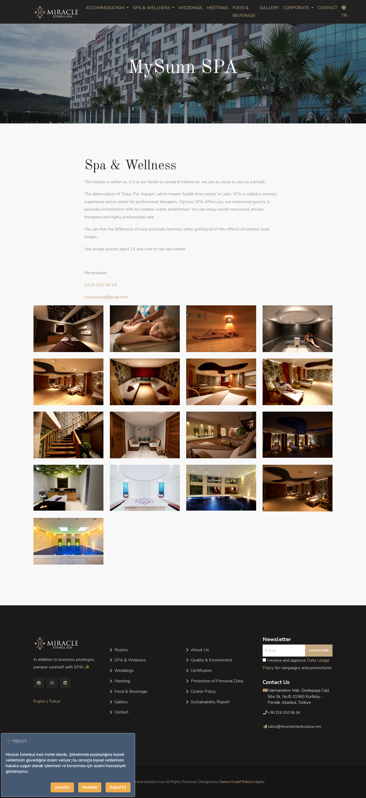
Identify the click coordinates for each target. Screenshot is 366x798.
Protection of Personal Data (217, 681)
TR (344, 16)
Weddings (124, 670)
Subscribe (319, 650)
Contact (121, 712)
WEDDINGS (191, 8)
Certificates (201, 670)
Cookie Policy (203, 691)
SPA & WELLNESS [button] (152, 8)
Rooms (121, 650)
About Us (200, 650)
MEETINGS (217, 8)
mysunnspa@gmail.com (106, 297)
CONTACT (327, 8)
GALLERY (269, 8)
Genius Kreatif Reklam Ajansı (241, 781)
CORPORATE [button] (296, 8)
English (39, 701)
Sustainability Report (210, 702)
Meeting (122, 681)
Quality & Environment (211, 660)
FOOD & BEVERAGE (244, 12)
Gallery (121, 702)
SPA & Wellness (130, 660)
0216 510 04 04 (100, 285)
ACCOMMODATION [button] (105, 8)
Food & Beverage (130, 691)
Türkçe (54, 701)
